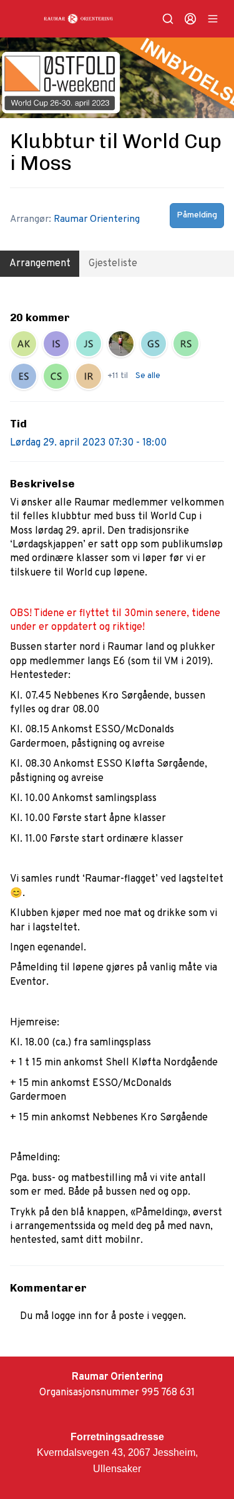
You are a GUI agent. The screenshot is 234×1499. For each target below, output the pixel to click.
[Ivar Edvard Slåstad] (56, 343)
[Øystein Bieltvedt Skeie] (121, 343)
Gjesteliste (113, 263)
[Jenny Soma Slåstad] (88, 343)
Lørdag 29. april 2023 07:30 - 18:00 (88, 443)
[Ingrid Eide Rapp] (88, 376)
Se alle (147, 376)
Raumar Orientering (97, 219)
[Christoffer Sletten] (56, 376)
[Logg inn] (190, 18)
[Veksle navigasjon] (213, 18)
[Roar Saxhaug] (186, 343)
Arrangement (40, 263)
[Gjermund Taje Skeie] (153, 343)
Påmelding (197, 215)
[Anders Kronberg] (23, 343)
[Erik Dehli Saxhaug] (23, 376)
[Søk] (168, 18)
